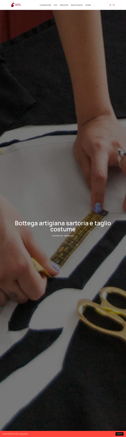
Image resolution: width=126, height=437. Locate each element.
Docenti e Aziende (77, 5)
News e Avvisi (64, 5)
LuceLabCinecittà (45, 5)
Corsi (55, 5)
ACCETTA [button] (119, 434)
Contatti (88, 5)
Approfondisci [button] (23, 434)
